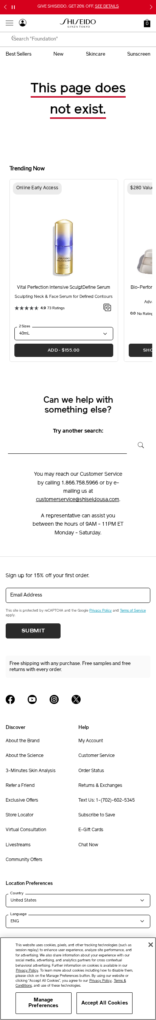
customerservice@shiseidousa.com (77, 500)
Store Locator (19, 815)
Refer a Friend (20, 785)
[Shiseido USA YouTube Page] (32, 699)
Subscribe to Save (96, 815)
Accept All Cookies (104, 1003)
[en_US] (138, 444)
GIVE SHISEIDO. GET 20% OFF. (78, 7)
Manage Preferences (43, 1003)
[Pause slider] (13, 7)
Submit (33, 631)
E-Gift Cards (90, 830)
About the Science (25, 756)
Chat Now (88, 845)
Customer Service (96, 756)
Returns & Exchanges (100, 785)
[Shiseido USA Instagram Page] (54, 699)
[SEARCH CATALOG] (15, 39)
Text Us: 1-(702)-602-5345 (106, 800)
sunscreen (138, 54)
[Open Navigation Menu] (9, 23)
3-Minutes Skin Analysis (31, 771)
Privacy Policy (100, 610)
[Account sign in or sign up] (23, 24)
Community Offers (24, 860)
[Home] (78, 23)
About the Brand (22, 741)
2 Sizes (24, 326)
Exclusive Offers (22, 800)
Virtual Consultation (26, 830)
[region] (78, 978)
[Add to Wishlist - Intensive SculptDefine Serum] (107, 309)
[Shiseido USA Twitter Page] (76, 699)
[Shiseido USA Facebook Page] (10, 699)
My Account (90, 741)
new (58, 54)
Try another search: (78, 431)
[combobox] (82, 39)
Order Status (91, 771)
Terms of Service (133, 610)
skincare (95, 54)
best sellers (18, 54)
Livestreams (18, 845)
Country (16, 893)
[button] (147, 23)
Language (18, 914)
